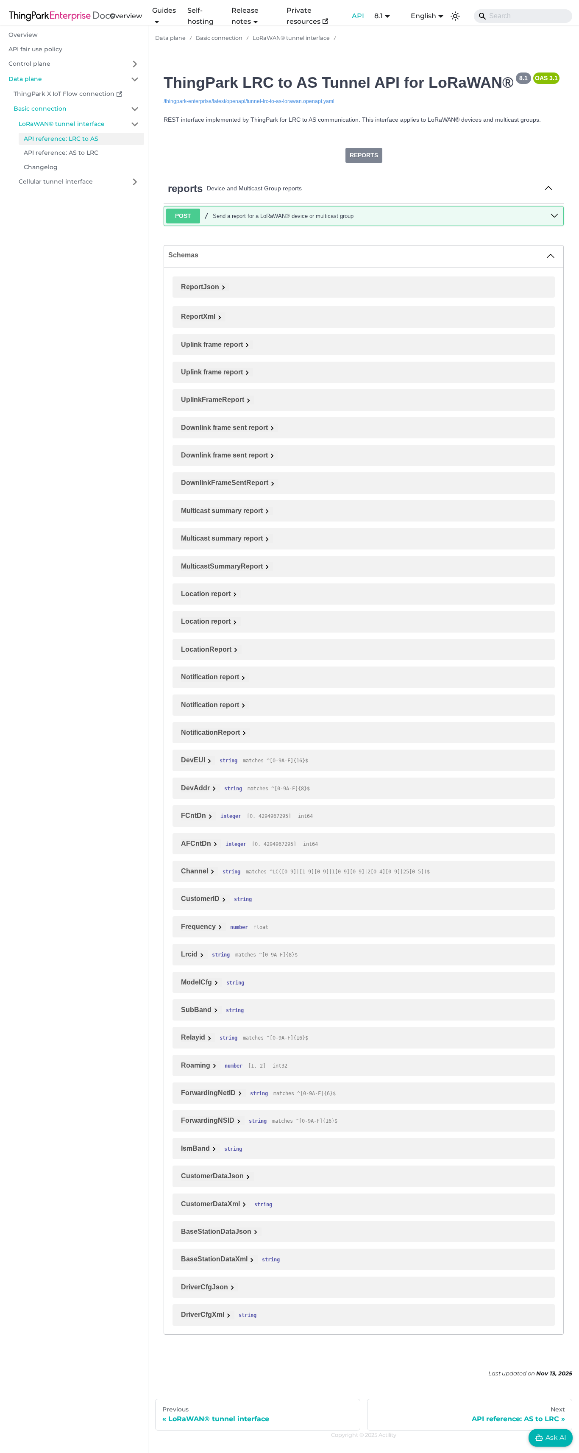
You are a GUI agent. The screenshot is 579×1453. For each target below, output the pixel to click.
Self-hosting (200, 15)
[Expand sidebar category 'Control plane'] (134, 64)
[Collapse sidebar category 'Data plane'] (134, 79)
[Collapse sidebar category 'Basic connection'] (134, 109)
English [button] (423, 16)
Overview (126, 16)
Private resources (303, 15)
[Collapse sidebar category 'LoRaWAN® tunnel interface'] (134, 124)
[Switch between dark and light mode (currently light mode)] (455, 16)
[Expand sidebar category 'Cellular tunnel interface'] (134, 182)
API (358, 16)
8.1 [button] (378, 16)
